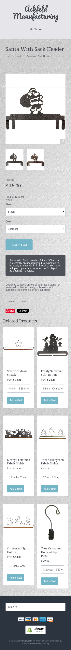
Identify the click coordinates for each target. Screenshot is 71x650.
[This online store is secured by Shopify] (35, 629)
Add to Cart (19, 245)
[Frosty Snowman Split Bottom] (52, 344)
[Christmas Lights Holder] (18, 522)
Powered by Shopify (39, 643)
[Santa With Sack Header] (14, 159)
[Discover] (50, 619)
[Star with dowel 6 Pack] (18, 344)
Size (8, 204)
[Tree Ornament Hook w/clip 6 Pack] (52, 522)
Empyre (25, 643)
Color (8, 221)
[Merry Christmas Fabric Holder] (18, 433)
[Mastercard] (35, 619)
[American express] (42, 619)
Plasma (10, 179)
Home (8, 56)
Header (19, 56)
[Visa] (28, 619)
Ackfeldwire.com (24, 641)
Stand (24, 301)
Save (11, 310)
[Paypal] (21, 619)
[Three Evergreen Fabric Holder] (52, 433)
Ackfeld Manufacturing (35, 12)
